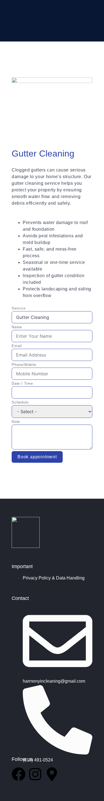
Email (17, 346)
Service (19, 308)
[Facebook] (19, 774)
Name (17, 327)
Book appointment (37, 456)
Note (16, 422)
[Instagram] (35, 774)
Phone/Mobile (24, 365)
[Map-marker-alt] (52, 774)
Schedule (20, 402)
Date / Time (22, 383)
